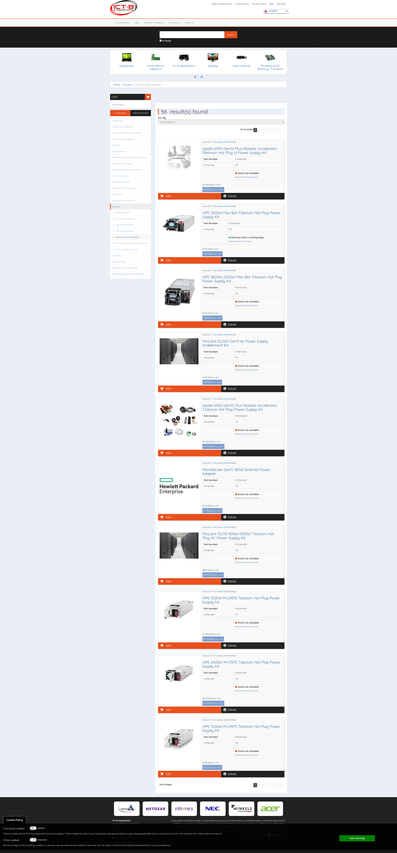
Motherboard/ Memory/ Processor (129, 157)
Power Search (122, 22)
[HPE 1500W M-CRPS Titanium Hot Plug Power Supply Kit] (179, 609)
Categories (120, 113)
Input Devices (118, 151)
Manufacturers (140, 113)
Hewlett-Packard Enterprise (219, 142)
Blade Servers (123, 212)
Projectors (117, 194)
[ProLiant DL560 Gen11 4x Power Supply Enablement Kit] (179, 351)
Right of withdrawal (222, 3)
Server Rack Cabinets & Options (131, 243)
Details (232, 196)
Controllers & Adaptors (123, 139)
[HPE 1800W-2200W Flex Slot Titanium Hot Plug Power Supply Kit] (179, 291)
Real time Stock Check (246, 177)
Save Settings (357, 838)
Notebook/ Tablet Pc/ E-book (126, 169)
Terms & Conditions (154, 22)
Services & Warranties (126, 249)
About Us (189, 22)
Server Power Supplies (127, 237)
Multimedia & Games (122, 163)
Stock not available (248, 173)
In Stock (166, 40)
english (273, 11)
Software (116, 255)
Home (116, 84)
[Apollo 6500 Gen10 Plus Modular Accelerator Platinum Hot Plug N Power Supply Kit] (179, 157)
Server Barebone (124, 224)
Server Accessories (125, 218)
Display (116, 145)
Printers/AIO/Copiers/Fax (124, 188)
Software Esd (118, 262)
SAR (271, 3)
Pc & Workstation (120, 176)
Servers (128, 84)
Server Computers (125, 231)
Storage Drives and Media (125, 268)
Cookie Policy (242, 3)
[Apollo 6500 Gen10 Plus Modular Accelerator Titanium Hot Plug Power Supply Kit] (179, 422)
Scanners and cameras (123, 200)
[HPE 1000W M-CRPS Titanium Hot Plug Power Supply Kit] (179, 737)
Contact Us (174, 22)
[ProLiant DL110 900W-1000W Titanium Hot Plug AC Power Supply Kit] (179, 545)
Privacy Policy (259, 3)
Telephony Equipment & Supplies (128, 274)
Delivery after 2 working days (247, 237)
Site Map (281, 3)
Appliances (117, 120)
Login (136, 22)
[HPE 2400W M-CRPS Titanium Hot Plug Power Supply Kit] (179, 673)
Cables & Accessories (122, 126)
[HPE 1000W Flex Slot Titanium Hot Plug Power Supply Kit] (179, 223)
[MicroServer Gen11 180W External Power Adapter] (179, 486)
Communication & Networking (127, 133)
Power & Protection (121, 182)
